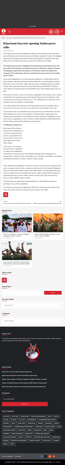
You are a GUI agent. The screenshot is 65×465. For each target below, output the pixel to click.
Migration (37, 430)
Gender (40, 423)
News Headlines (17, 433)
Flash (13, 423)
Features (6, 423)
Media (30, 430)
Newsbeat (6, 433)
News (45, 430)
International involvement (24, 426)
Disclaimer (18, 456)
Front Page (31, 423)
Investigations (50, 426)
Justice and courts (9, 430)
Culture (5, 420)
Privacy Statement (7, 456)
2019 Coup (6, 416)
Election (22, 420)
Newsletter (29, 433)
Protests (29, 437)
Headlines (48, 423)
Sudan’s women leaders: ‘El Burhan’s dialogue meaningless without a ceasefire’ (24, 379)
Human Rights (7, 426)
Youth (12, 444)
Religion (6, 440)
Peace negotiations (9, 437)
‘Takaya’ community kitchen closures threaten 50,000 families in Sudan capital (24, 383)
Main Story (21, 430)
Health (56, 423)
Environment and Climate (47, 420)
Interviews (39, 426)
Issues (59, 426)
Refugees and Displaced (42, 437)
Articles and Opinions (38, 416)
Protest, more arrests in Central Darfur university (17, 202)
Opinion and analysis (42, 433)
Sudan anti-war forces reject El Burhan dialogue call (17, 371)
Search (53, 292)
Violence (56, 440)
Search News (6, 286)
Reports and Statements (19, 440)
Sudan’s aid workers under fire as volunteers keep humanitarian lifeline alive (24, 386)
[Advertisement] (32, 12)
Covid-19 (56, 416)
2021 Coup (15, 416)
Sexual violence (35, 440)
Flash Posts (21, 423)
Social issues (46, 440)
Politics (20, 437)
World (5, 444)
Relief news (56, 437)
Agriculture (25, 416)
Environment (32, 420)
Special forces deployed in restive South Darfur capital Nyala (19, 375)
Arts (49, 416)
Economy (14, 420)
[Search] (62, 31)
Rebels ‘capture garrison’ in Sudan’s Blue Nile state (47, 202)
